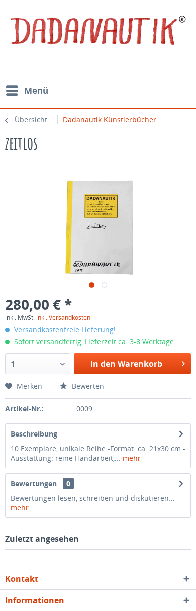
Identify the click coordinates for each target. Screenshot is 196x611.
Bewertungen (34, 483)
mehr (131, 458)
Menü (36, 90)
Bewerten (87, 386)
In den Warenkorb (126, 363)
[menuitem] (26, 90)
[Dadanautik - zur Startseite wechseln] (98, 37)
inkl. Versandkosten (63, 317)
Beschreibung (34, 434)
